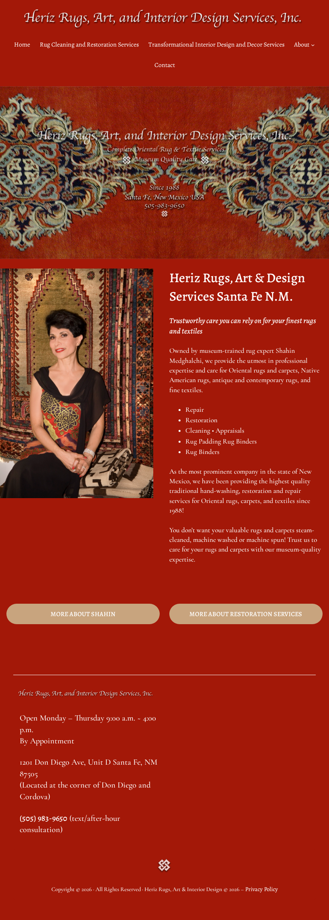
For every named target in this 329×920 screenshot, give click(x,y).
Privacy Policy (261, 889)
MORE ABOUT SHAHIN (83, 614)
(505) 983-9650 (43, 818)
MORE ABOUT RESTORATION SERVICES (245, 614)
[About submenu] (313, 45)
